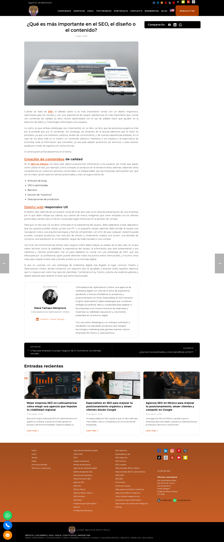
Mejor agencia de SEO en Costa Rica (129, 489)
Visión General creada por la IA (127, 496)
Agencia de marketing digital (85, 468)
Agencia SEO (78, 482)
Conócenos (64, 11)
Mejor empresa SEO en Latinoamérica (130, 472)
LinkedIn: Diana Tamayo (52, 319)
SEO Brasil (77, 500)
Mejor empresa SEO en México (127, 468)
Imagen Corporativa (81, 461)
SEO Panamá (120, 461)
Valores (34, 458)
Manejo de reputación (82, 465)
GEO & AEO (77, 454)
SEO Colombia (79, 496)
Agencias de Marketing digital (85, 450)
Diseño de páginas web (82, 472)
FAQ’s (90, 11)
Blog (164, 11)
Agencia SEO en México (83, 493)
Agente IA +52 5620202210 (40, 3)
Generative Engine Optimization (128, 500)
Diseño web (34, 207)
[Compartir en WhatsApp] (180, 24)
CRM (75, 458)
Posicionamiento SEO (82, 479)
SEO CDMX (119, 475)
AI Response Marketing (82, 510)
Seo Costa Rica (121, 450)
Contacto (136, 11)
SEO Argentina (121, 458)
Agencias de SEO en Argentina (127, 493)
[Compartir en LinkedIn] (174, 24)
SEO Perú (77, 486)
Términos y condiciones (41, 468)
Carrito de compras (122, 486)
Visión (34, 454)
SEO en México (79, 489)
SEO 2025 (119, 479)
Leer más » (33, 430)
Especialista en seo (122, 454)
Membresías (152, 11)
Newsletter (187, 11)
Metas (34, 461)
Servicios (79, 11)
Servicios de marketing (82, 475)
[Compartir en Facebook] (169, 24)
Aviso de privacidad (39, 465)
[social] (154, 2)
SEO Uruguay (120, 465)
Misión (34, 450)
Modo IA (76, 507)
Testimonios (104, 11)
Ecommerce (120, 482)
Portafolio (121, 11)
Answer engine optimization (85, 503)
